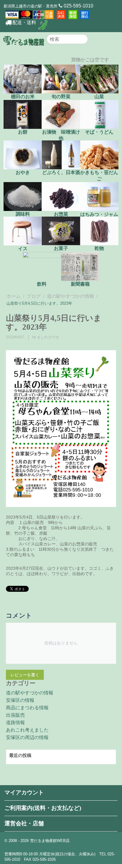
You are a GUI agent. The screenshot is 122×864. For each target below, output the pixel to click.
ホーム (14, 296)
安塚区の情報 (20, 700)
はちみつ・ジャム (99, 214)
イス (23, 248)
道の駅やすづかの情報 (70, 296)
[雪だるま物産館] (23, 40)
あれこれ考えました (27, 729)
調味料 (23, 214)
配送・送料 (24, 22)
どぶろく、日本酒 (61, 172)
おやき (23, 172)
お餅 (23, 131)
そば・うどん (99, 131)
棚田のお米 (23, 96)
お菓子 (61, 248)
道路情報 (15, 722)
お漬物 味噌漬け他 (61, 135)
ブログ (34, 296)
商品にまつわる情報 (27, 707)
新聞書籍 (80, 284)
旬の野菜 (61, 96)
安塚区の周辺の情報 (27, 737)
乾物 (99, 248)
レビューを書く (24, 674)
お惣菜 (61, 214)
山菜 (99, 96)
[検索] (83, 39)
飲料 (41, 284)
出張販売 (15, 715)
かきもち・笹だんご (99, 175)
